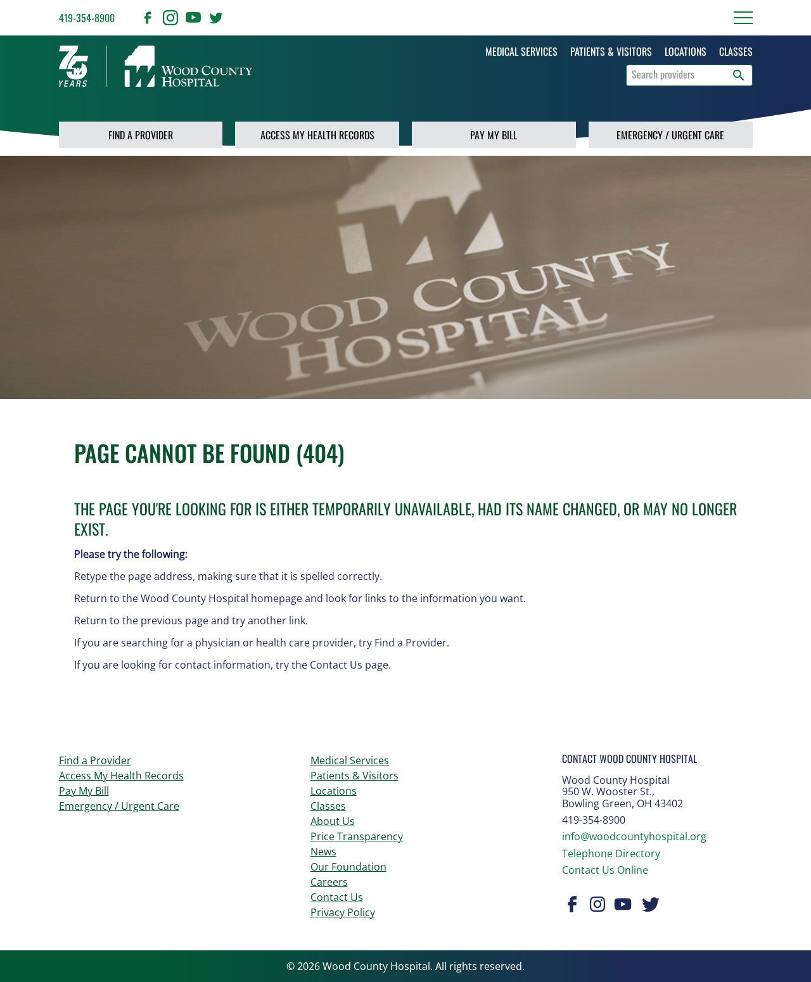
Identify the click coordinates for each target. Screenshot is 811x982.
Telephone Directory (611, 853)
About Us (332, 821)
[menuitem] (521, 51)
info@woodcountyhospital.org (634, 836)
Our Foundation (348, 867)
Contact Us (336, 897)
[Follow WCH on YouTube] (193, 17)
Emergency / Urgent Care (670, 134)
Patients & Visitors (354, 776)
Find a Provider (140, 134)
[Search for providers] (738, 75)
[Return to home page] (155, 66)
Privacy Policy (342, 912)
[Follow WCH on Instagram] (170, 17)
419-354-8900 (87, 17)
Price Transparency (356, 836)
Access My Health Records (317, 134)
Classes (328, 806)
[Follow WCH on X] (216, 17)
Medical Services (349, 760)
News (323, 852)
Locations (333, 791)
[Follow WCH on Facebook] (147, 17)
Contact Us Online (605, 870)
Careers (329, 882)
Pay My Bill (493, 134)
